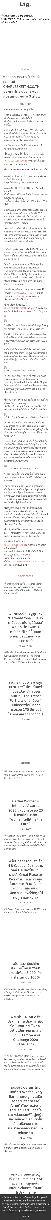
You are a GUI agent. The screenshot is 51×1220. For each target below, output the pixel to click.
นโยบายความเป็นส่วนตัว (17, 1204)
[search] (47, 5)
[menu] (5, 5)
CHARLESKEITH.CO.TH (16, 160)
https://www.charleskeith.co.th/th (28, 561)
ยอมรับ (25, 1216)
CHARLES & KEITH (22, 565)
